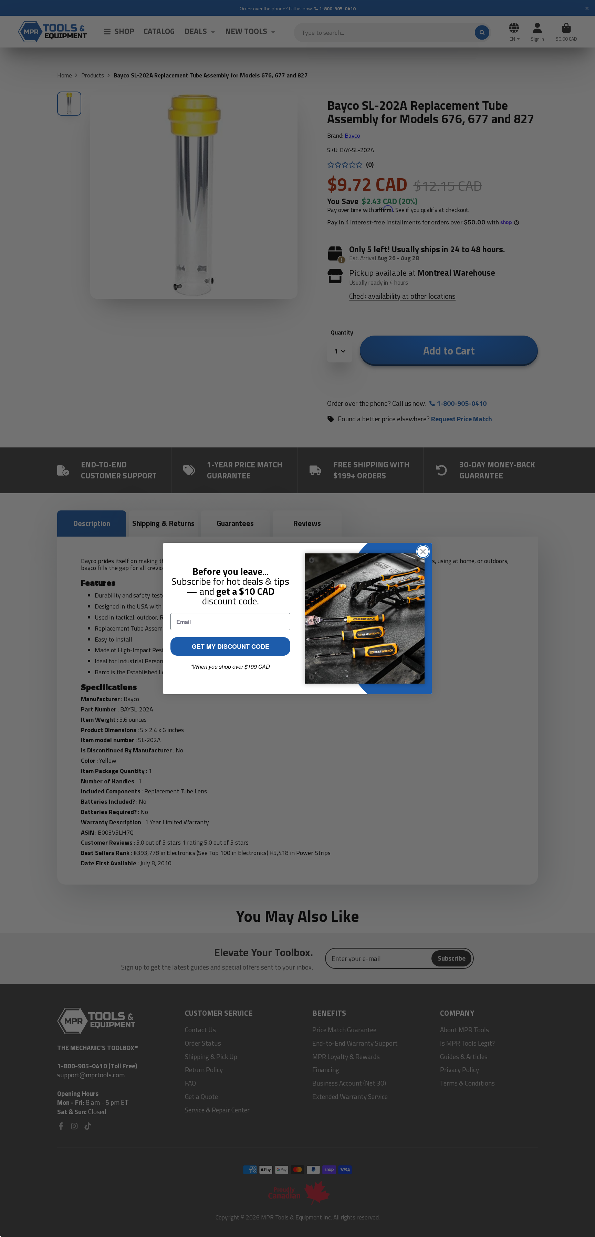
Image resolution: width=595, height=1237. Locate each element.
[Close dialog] (423, 552)
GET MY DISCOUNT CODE (230, 646)
